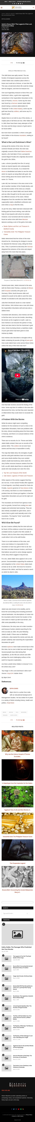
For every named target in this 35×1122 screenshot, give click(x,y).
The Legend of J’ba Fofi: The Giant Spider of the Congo (22, 957)
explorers (10, 647)
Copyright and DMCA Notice (24, 1)
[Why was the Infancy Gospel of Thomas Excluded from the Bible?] (17, 741)
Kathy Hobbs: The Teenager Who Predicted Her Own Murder (17, 948)
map (11, 205)
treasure (5, 715)
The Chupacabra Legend (17, 863)
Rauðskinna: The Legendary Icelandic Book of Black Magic (23, 996)
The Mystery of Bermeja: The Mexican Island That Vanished (23, 1026)
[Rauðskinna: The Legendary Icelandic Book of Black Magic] (6, 998)
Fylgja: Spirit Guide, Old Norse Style (22, 976)
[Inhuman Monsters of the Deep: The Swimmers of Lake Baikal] (6, 1058)
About (5, 1)
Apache (4, 712)
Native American (26, 151)
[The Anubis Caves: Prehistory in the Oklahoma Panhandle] (6, 1068)
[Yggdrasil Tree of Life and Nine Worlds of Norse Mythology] (17, 796)
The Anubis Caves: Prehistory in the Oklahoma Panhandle (22, 1066)
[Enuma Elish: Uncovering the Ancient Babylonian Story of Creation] (17, 876)
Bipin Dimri (6, 27)
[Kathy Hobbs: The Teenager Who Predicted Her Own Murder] (17, 934)
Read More (10, 703)
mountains (22, 135)
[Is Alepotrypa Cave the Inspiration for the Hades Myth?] (17, 770)
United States (17, 108)
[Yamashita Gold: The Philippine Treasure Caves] (17, 823)
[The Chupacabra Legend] (17, 850)
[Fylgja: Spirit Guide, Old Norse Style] (6, 978)
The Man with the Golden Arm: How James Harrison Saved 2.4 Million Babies (22, 1017)
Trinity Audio (17, 70)
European (7, 291)
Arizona (14, 100)
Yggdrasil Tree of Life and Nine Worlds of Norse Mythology (23, 1046)
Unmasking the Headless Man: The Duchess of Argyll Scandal (22, 1006)
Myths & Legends (10, 13)
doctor (4, 171)
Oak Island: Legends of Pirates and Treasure (18, 476)
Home (3, 13)
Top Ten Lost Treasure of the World (15, 473)
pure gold (30, 340)
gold (17, 712)
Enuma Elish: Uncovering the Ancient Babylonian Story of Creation (23, 966)
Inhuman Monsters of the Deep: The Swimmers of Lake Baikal (22, 1056)
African (30, 288)
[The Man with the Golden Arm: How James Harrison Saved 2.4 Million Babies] (6, 1018)
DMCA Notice (20, 1116)
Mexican (25, 219)
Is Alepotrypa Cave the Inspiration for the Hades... (17, 783)
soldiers (16, 111)
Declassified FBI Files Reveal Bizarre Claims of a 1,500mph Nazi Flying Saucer (22, 987)
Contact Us (14, 1116)
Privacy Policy (12, 1)
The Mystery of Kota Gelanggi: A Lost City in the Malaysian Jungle (22, 1036)
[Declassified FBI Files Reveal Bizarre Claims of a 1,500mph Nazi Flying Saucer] (6, 988)
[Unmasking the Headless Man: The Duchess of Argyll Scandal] (6, 1008)
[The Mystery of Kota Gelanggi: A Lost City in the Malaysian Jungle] (6, 1038)
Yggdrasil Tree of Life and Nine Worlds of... (17, 810)
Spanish (9, 488)
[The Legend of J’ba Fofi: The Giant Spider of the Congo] (6, 958)
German (14, 103)
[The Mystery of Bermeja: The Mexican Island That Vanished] (6, 1028)
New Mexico (25, 488)
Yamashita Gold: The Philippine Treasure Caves (17, 836)
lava (27, 505)
